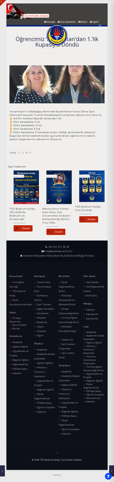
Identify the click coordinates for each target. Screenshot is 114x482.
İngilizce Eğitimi (20, 346)
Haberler (17, 373)
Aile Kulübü (91, 295)
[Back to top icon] (57, 453)
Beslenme (42, 322)
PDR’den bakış (19, 368)
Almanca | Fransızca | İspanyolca (40, 372)
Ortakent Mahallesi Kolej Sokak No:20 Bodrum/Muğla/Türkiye (58, 255)
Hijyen (40, 335)
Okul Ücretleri (19, 325)
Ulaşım (40, 326)
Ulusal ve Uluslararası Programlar (89, 360)
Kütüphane (43, 313)
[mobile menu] (100, 25)
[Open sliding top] (3, 3)
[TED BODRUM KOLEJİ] (57, 35)
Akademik (17, 342)
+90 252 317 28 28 (58, 246)
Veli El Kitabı (92, 282)
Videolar (90, 309)
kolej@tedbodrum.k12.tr (58, 251)
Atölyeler (41, 317)
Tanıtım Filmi (43, 282)
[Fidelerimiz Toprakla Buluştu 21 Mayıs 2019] (111, 470)
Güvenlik (41, 331)
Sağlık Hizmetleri (45, 308)
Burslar (16, 328)
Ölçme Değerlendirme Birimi (66, 287)
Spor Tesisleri (44, 304)
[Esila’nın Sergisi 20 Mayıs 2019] (2, 470)
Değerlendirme (20, 364)
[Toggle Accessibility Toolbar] (108, 476)
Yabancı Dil (67, 339)
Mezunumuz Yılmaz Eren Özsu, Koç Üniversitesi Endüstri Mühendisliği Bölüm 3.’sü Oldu (56, 215)
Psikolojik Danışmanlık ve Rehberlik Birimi (67, 300)
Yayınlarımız (92, 314)
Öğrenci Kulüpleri (46, 407)
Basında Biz (92, 318)
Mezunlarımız (93, 398)
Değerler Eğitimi (20, 359)
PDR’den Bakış (44, 402)
